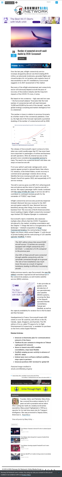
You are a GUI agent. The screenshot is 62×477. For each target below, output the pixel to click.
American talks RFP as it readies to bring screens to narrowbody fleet (36, 454)
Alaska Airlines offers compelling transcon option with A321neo (26, 375)
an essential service (37, 158)
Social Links (10, 3)
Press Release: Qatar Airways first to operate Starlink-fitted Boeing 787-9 (35, 437)
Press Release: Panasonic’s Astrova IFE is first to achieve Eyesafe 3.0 (36, 429)
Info (16, 2)
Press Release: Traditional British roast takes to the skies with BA (35, 377)
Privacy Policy (26, 475)
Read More (26, 415)
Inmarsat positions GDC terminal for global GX (32, 362)
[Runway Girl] (31, 14)
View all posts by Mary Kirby (23, 419)
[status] (58, 472)
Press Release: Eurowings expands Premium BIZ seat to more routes (35, 446)
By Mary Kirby (22, 58)
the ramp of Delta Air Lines (24, 192)
